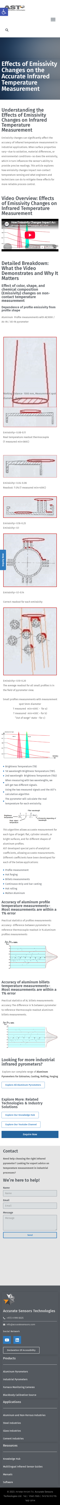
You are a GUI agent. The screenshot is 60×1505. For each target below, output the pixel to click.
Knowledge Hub (11, 1458)
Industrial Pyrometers (15, 1379)
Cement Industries (13, 1438)
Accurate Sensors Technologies (29, 1311)
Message (8, 1212)
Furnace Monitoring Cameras (19, 1387)
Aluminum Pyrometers (15, 1371)
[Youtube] (7, 1340)
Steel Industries (12, 1423)
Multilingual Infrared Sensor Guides (22, 1466)
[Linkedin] (17, 1340)
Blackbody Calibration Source (19, 1394)
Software (8, 1482)
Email (6, 1200)
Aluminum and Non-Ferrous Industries (24, 1415)
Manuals (7, 1474)
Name (6, 1187)
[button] (4, 12)
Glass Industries (12, 1430)
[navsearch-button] (7, 30)
